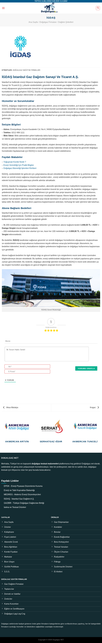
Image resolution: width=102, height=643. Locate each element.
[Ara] (98, 8)
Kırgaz (93, 407)
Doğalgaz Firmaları (48, 22)
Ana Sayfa (33, 22)
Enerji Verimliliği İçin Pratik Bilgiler (18, 165)
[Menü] (3, 8)
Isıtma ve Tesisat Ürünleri (15, 507)
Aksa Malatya (12, 407)
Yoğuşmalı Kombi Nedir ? (14, 162)
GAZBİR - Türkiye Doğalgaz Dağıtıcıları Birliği (24, 503)
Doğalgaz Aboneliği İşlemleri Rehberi (19, 168)
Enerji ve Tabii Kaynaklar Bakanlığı (19, 490)
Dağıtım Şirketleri (65, 22)
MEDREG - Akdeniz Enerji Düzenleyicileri (22, 494)
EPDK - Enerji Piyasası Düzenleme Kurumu (23, 486)
